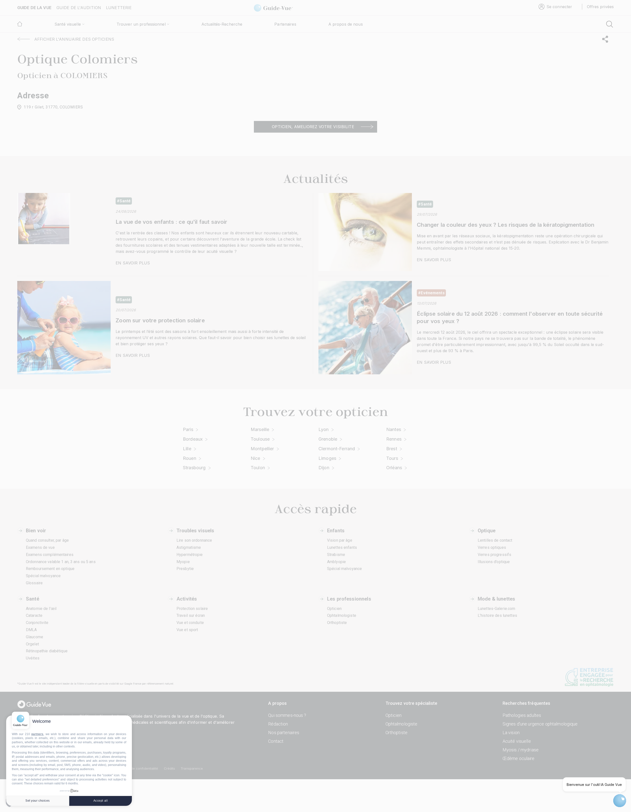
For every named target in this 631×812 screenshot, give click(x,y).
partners (37, 734)
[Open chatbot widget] (619, 800)
